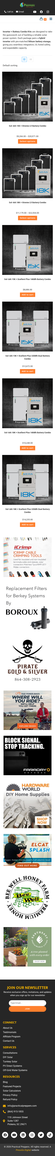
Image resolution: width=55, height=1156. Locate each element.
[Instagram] (48, 11)
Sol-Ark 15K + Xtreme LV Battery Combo (27, 126)
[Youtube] (34, 11)
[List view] (30, 59)
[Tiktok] (50, 1135)
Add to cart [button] (27, 295)
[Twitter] (41, 1135)
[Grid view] (24, 59)
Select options (27, 141)
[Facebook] (41, 11)
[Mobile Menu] (49, 19)
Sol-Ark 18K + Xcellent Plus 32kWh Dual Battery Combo (27, 510)
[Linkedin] (23, 1135)
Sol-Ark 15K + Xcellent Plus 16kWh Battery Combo (27, 279)
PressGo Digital (23, 1150)
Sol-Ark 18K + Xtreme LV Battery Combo (27, 202)
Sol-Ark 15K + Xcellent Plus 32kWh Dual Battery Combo (27, 357)
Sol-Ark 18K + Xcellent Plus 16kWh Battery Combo (27, 432)
